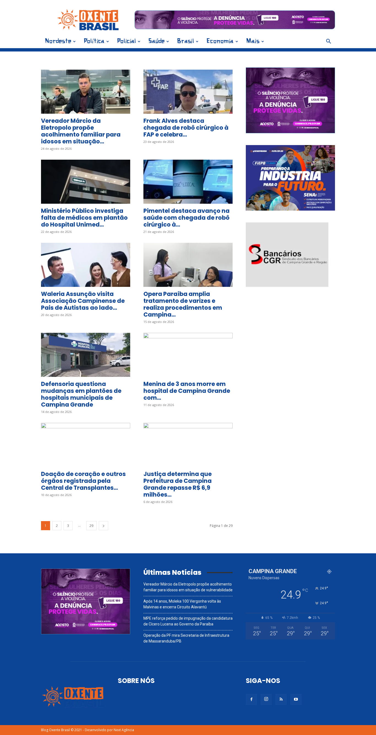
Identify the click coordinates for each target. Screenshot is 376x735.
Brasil (185, 41)
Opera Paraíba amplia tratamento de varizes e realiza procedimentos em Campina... (182, 304)
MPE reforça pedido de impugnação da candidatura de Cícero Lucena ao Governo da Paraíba (188, 621)
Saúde (156, 41)
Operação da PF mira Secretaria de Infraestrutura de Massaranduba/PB (186, 638)
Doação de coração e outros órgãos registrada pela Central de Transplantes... (83, 481)
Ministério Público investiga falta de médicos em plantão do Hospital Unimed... (84, 217)
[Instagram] (266, 699)
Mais (253, 41)
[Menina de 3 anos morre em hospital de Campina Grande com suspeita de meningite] (188, 355)
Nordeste (58, 41)
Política (94, 41)
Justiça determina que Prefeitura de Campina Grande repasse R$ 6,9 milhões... (177, 484)
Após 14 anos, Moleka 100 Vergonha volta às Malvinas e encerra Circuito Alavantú (182, 604)
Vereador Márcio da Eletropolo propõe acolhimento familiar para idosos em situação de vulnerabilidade (188, 587)
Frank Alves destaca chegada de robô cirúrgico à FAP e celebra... (185, 127)
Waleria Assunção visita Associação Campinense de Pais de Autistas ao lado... (83, 301)
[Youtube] (295, 699)
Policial (126, 41)
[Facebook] (251, 699)
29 (91, 525)
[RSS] (281, 699)
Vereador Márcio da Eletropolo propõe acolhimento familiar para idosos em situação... (81, 131)
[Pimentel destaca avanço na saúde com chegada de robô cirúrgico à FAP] (188, 182)
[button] (328, 42)
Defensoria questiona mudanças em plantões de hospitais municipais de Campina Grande (81, 394)
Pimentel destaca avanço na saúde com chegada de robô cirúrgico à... (186, 217)
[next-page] (103, 525)
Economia (220, 41)
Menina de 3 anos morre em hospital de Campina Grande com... (186, 391)
